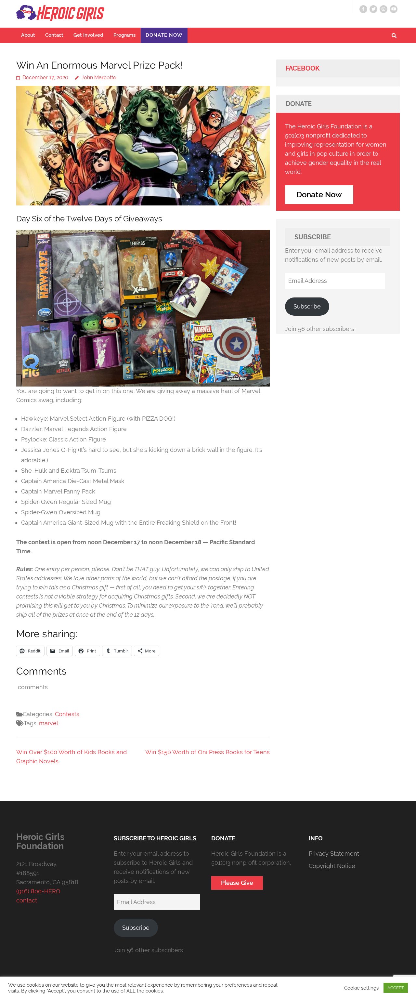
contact (26, 900)
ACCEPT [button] (395, 987)
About (28, 35)
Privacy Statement (334, 853)
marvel (48, 723)
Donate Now (164, 35)
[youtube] (393, 9)
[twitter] (373, 9)
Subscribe (307, 306)
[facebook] (363, 9)
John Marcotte (98, 77)
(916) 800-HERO (38, 891)
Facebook (302, 68)
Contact (54, 35)
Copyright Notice (332, 865)
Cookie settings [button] (361, 988)
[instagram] (383, 9)
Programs (124, 35)
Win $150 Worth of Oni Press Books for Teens (207, 752)
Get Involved (88, 35)
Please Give (237, 882)
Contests (67, 714)
